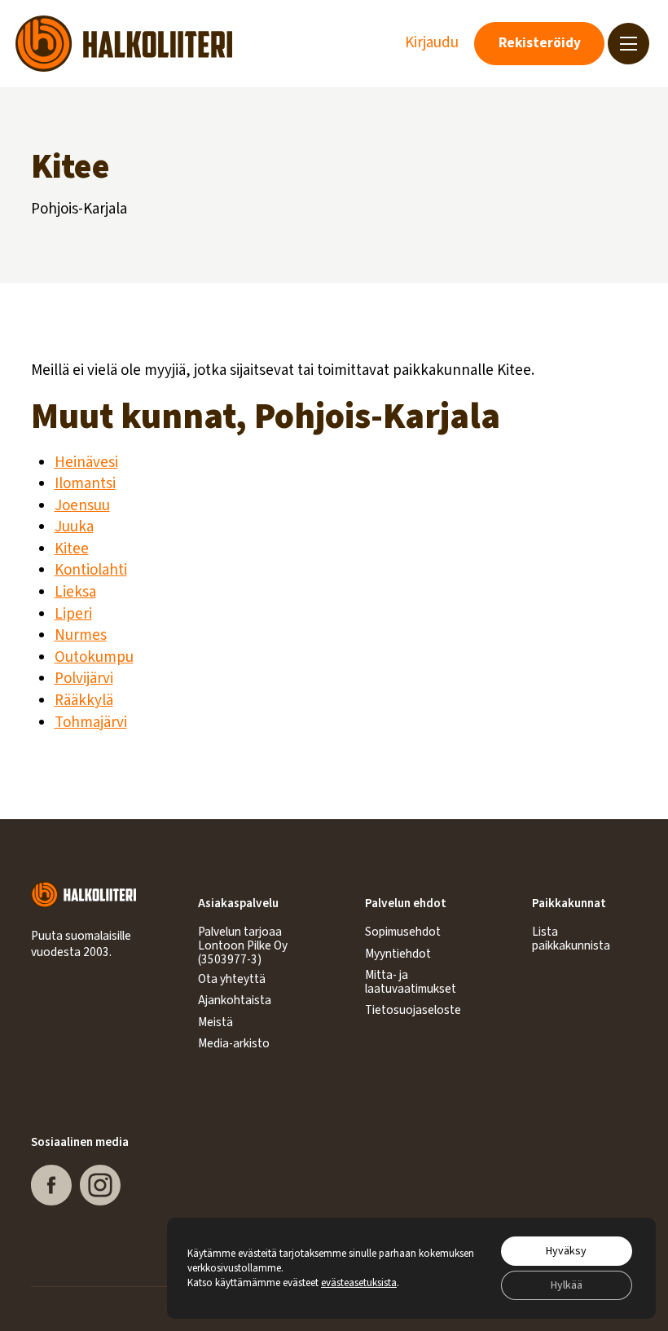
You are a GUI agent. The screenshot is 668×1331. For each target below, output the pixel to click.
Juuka (74, 527)
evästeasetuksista (359, 1283)
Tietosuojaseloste (413, 1010)
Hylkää (566, 1285)
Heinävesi (86, 463)
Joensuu (82, 506)
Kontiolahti (91, 570)
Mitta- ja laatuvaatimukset (410, 982)
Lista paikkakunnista (571, 938)
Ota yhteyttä (232, 979)
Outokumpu (94, 657)
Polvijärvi (84, 679)
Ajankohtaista (234, 1000)
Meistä (215, 1022)
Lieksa (75, 592)
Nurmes (81, 635)
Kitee (72, 549)
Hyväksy (566, 1251)
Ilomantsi (85, 484)
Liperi (73, 614)
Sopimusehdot (403, 932)
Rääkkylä (84, 701)
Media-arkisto (234, 1043)
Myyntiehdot (398, 954)
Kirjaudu (432, 43)
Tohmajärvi (91, 723)
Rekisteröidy (540, 43)
